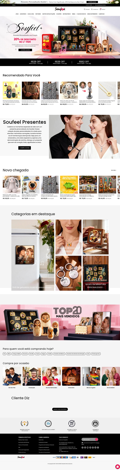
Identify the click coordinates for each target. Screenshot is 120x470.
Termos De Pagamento (23, 449)
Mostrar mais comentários (60, 409)
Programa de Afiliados (44, 447)
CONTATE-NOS (89, 5)
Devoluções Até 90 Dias (23, 442)
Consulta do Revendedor (44, 452)
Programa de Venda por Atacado (46, 445)
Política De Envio (22, 452)
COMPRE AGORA (25, 148)
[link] (17, 14)
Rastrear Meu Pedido (23, 440)
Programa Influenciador (44, 449)
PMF (19, 447)
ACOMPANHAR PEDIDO (101, 5)
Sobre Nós (41, 440)
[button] (87, 9)
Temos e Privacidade (23, 445)
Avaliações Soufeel (43, 442)
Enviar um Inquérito (63, 440)
